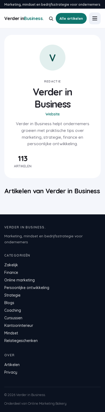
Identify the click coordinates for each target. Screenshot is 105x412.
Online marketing (19, 280)
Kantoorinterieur (18, 325)
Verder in (24, 18)
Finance (11, 272)
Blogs (9, 302)
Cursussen (13, 317)
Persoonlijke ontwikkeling (26, 287)
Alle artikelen (71, 18)
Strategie (12, 295)
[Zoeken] (51, 18)
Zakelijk (11, 265)
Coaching (12, 310)
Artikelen (12, 364)
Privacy (10, 372)
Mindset (11, 333)
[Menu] (95, 18)
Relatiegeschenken (21, 340)
